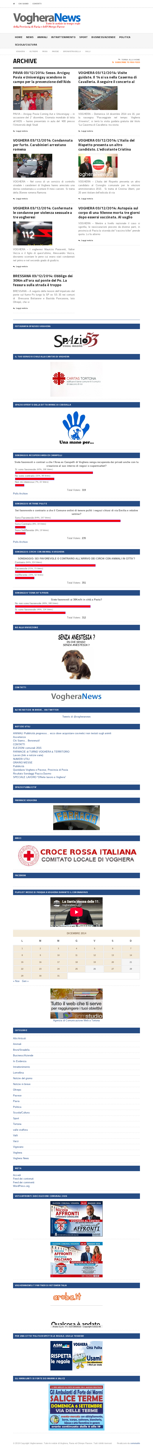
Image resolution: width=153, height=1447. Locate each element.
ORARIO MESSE (22, 762)
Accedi (17, 1175)
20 (113, 962)
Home (18, 37)
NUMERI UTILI (21, 759)
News (30, 37)
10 (58, 955)
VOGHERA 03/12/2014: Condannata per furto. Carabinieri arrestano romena (43, 144)
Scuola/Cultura (26, 44)
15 (22, 962)
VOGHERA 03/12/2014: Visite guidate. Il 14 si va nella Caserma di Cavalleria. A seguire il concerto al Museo (107, 79)
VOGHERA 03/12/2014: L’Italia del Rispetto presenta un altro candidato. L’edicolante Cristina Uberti (106, 147)
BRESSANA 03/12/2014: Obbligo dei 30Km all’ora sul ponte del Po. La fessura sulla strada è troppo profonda (43, 282)
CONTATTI (37, 4)
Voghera (17, 1152)
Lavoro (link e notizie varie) (28, 755)
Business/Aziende (103, 37)
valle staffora (20, 1129)
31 (58, 976)
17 (58, 962)
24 (58, 969)
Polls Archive (20, 493)
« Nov (16, 981)
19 (94, 962)
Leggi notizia (22, 131)
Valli (15, 1135)
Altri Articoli (19, 1038)
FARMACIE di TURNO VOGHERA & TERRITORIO (41, 751)
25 (76, 969)
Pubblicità (18, 766)
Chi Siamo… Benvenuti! (26, 740)
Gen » (25, 981)
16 (40, 962)
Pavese (17, 1095)
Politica (124, 37)
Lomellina (18, 1072)
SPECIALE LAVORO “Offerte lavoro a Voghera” (39, 777)
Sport (83, 37)
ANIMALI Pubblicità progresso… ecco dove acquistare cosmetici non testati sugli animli (62, 733)
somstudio (135, 1443)
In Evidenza (19, 1061)
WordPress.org (21, 1186)
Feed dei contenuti (23, 1178)
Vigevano (18, 1146)
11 (76, 955)
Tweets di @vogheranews (76, 716)
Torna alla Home (130, 60)
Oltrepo (17, 1089)
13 (113, 955)
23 (40, 969)
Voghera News (21, 1158)
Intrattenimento (63, 37)
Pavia (16, 1101)
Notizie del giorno (22, 1078)
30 (40, 976)
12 (94, 955)
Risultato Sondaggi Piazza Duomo (32, 773)
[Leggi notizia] (37, 89)
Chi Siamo (23, 4)
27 (113, 969)
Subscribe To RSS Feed (127, 62)
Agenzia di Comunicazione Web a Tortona (76, 1020)
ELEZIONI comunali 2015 (27, 748)
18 (76, 962)
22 (22, 969)
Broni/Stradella (21, 1049)
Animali (42, 37)
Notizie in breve (21, 1084)
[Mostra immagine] (28, 89)
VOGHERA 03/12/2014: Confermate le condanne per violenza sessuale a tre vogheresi (42, 212)
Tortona (17, 1124)
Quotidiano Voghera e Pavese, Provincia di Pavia (40, 769)
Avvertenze (19, 737)
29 (22, 976)
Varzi (16, 1141)
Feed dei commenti (23, 1182)
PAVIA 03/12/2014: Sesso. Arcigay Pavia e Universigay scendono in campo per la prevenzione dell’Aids (42, 77)
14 (131, 955)
